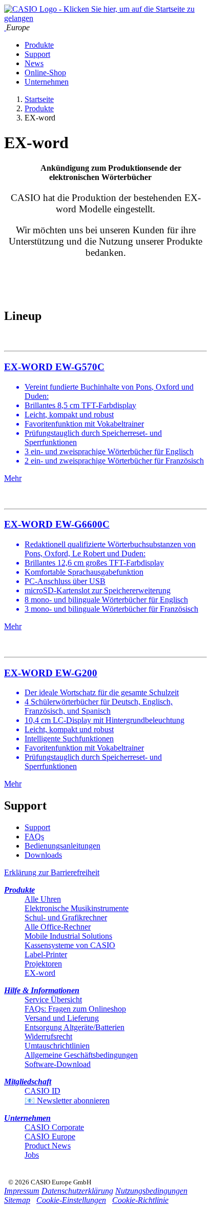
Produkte (39, 45)
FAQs (34, 836)
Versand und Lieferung (62, 1018)
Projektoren (43, 963)
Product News (48, 1145)
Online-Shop (45, 72)
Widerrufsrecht (48, 1036)
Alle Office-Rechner (58, 926)
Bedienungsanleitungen (62, 845)
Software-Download (58, 1064)
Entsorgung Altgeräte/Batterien (74, 1027)
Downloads (43, 855)
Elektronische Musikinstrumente (77, 908)
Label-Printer (46, 954)
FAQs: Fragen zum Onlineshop (75, 1008)
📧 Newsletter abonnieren (67, 1100)
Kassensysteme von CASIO (70, 945)
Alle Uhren (43, 899)
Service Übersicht (53, 999)
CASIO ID (42, 1090)
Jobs (32, 1155)
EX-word (40, 973)
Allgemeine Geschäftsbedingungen (81, 1055)
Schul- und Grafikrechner (66, 917)
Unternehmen (47, 81)
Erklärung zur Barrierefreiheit (51, 872)
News (34, 63)
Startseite (39, 99)
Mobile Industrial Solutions (68, 936)
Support (37, 54)
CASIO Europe (50, 1136)
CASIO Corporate (54, 1127)
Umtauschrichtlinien (57, 1045)
